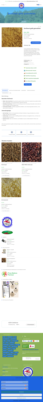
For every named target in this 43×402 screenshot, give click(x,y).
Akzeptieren (21, 391)
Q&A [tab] (10, 92)
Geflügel (12, 344)
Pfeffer (16, 352)
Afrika (4, 336)
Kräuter (4, 350)
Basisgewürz (13, 338)
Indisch (30, 64)
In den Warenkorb (36, 42)
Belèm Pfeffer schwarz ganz (27, 164)
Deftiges (9, 340)
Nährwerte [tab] (23, 90)
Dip (3, 342)
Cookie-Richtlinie (15, 400)
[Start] (22, 336)
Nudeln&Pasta (6, 352)
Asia (15, 336)
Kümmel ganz (4, 164)
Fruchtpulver (6, 344)
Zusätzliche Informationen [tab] (14, 90)
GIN (9, 346)
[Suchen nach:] (5, 4)
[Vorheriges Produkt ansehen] (39, 26)
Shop (22, 19)
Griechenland (14, 346)
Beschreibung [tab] (5, 90)
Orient (12, 352)
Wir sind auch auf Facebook (8, 299)
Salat (4, 354)
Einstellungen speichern (21, 398)
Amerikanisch (9, 336)
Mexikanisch (10, 350)
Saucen (33, 64)
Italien (13, 348)
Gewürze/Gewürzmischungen (29, 62)
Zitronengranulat (4, 199)
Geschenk (17, 344)
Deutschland (14, 340)
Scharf (4, 356)
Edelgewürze (23, 163)
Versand (27, 36)
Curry (4, 340)
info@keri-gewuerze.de (7, 375)
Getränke (5, 346)
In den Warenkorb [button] (5, 175)
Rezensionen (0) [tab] (5, 92)
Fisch (7, 342)
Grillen (4, 348)
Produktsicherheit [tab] (31, 90)
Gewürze (29, 61)
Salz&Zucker (9, 354)
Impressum (28, 400)
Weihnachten (10, 356)
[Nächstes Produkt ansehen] (40, 26)
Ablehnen (21, 394)
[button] (41, 377)
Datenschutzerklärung (22, 400)
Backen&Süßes (6, 338)
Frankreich (12, 342)
